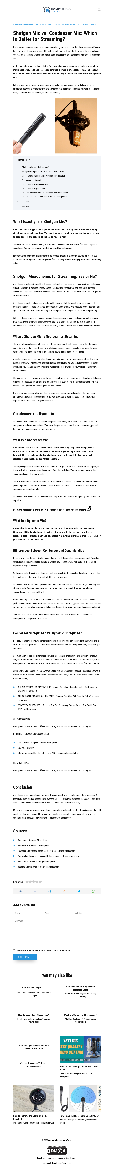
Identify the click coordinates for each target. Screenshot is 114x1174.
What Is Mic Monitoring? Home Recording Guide (80, 988)
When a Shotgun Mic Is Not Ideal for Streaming (46, 176)
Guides (31, 25)
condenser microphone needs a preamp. (67, 510)
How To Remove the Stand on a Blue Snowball (30, 1117)
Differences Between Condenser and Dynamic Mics (48, 193)
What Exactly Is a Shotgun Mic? (35, 167)
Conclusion (26, 201)
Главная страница (20, 25)
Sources (25, 206)
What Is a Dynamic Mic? (36, 188)
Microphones (41, 25)
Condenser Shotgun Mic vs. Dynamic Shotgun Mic (47, 197)
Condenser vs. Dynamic (32, 180)
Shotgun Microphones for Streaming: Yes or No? (43, 171)
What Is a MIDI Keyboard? (34, 987)
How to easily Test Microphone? (33, 1015)
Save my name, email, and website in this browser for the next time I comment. (43, 950)
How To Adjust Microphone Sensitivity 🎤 (79, 1116)
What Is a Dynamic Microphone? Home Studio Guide (34, 1047)
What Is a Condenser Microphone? (80, 1015)
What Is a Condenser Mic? (37, 184)
